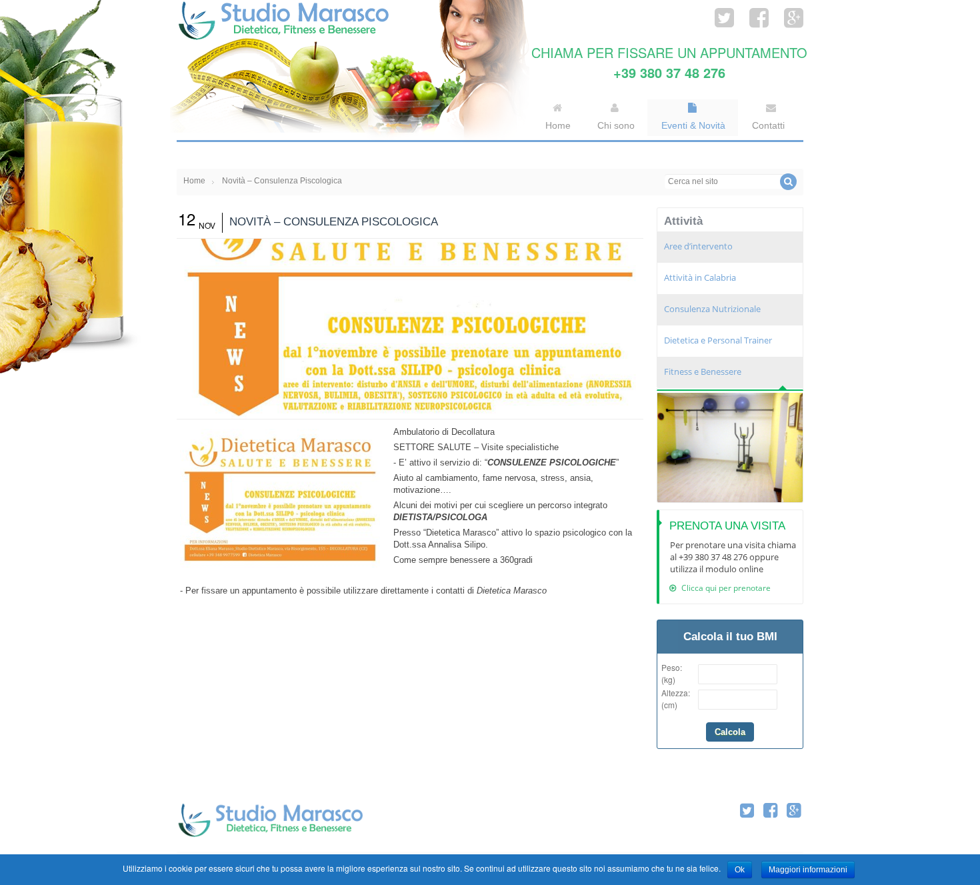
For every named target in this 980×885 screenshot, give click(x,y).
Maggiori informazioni (808, 869)
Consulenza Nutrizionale (712, 309)
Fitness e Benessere (702, 371)
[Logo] (270, 820)
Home (194, 180)
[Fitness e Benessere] (730, 448)
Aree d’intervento (698, 246)
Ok (740, 869)
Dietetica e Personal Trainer (718, 340)
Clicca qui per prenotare (725, 588)
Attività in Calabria (700, 277)
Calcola (730, 732)
